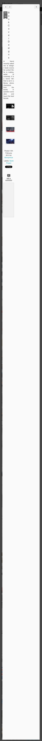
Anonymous (8, 157)
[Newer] (5, 7)
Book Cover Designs (9, 35)
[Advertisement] (26, 46)
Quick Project (10, 162)
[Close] (36, 7)
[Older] (10, 7)
